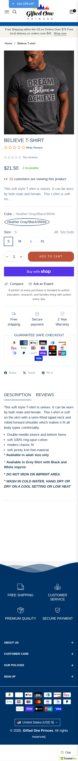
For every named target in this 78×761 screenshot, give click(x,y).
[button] (74, 21)
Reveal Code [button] (39, 56)
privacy (39, 87)
